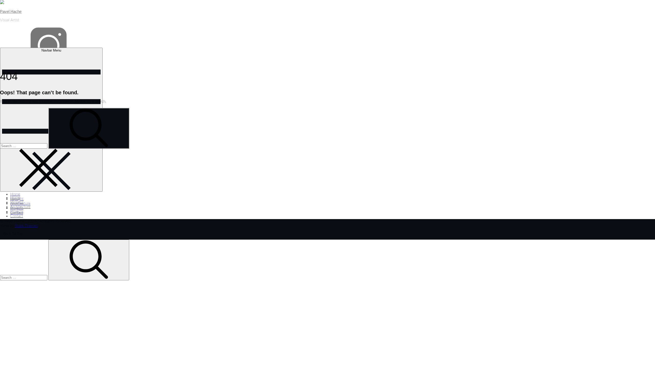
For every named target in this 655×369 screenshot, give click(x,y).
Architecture (20, 204)
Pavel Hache (10, 11)
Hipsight (17, 199)
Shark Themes (26, 226)
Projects (16, 208)
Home (15, 194)
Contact (16, 216)
